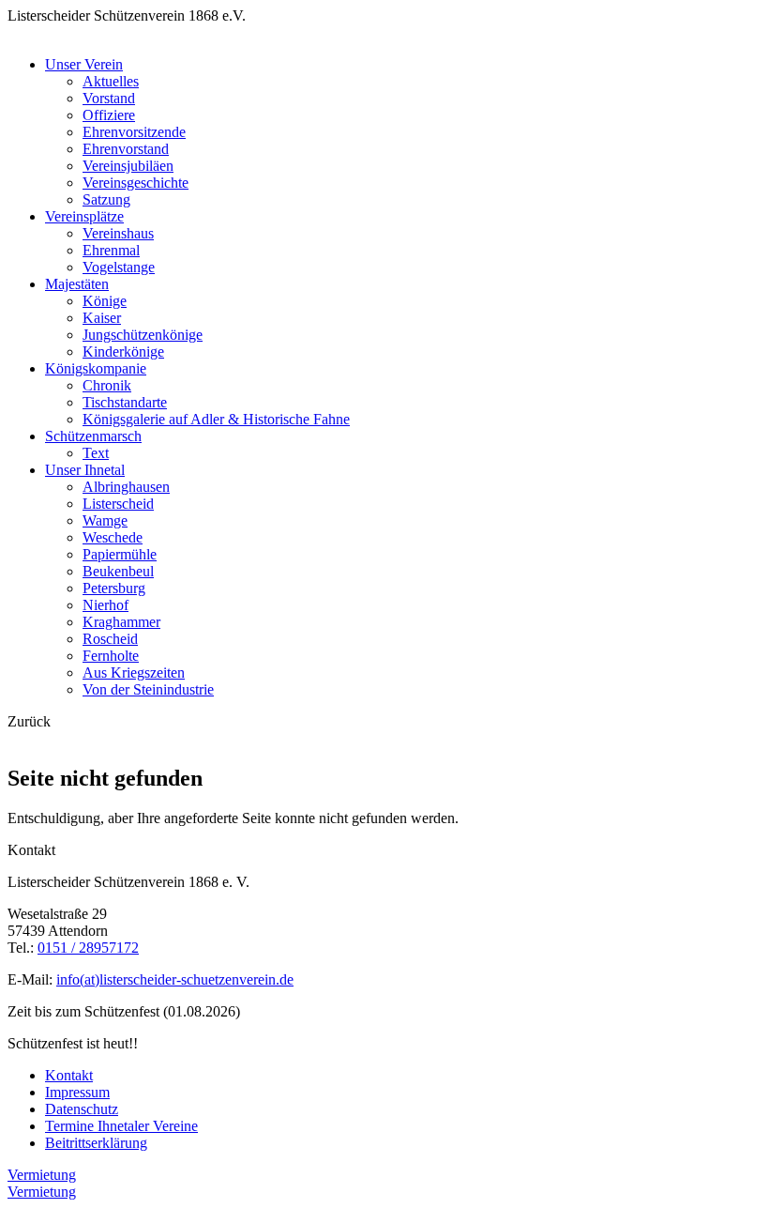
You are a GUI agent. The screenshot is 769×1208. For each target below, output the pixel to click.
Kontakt (69, 1075)
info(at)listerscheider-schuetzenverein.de (175, 979)
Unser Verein (84, 64)
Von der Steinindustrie (148, 689)
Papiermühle (120, 554)
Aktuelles (111, 81)
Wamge (105, 520)
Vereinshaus (118, 233)
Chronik (107, 385)
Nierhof (105, 605)
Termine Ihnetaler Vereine (121, 1126)
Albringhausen (126, 487)
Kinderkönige (123, 351)
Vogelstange (119, 267)
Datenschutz (81, 1109)
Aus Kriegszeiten (134, 672)
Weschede (113, 537)
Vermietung (42, 1175)
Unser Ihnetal (85, 470)
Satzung (106, 199)
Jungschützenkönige (143, 335)
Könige (105, 301)
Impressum (77, 1092)
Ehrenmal (111, 250)
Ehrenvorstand (126, 149)
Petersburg (114, 588)
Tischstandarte (125, 402)
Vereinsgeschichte (135, 183)
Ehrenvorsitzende (134, 132)
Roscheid (110, 639)
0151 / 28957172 (88, 948)
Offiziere (109, 115)
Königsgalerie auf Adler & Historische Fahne (216, 419)
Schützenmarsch (93, 436)
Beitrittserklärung (96, 1143)
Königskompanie (95, 368)
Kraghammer (121, 622)
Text (96, 453)
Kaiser (102, 318)
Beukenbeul (118, 571)
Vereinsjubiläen (128, 166)
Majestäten (77, 284)
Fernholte (111, 656)
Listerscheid (118, 504)
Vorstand (109, 98)
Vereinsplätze (84, 216)
